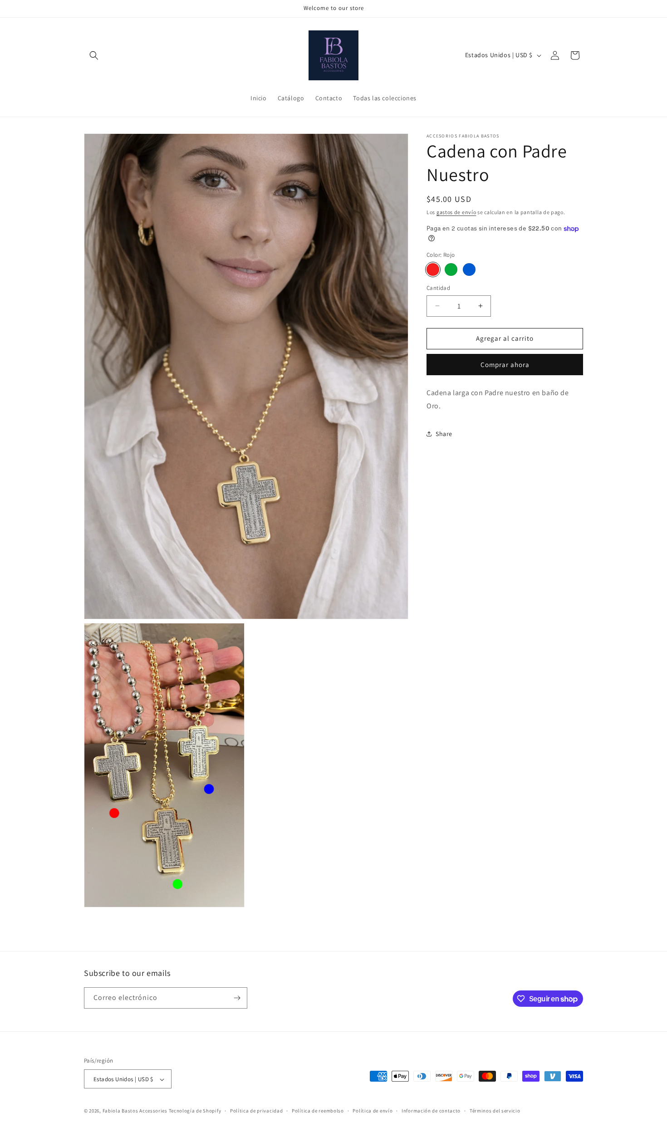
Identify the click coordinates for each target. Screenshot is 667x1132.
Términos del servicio (495, 1111)
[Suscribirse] (237, 998)
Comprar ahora (505, 364)
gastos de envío (456, 212)
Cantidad (438, 288)
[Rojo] (433, 269)
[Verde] (451, 269)
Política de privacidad (256, 1111)
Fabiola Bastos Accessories (135, 1111)
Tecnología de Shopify (195, 1111)
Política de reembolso (318, 1111)
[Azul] (469, 269)
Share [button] (444, 434)
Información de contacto (431, 1111)
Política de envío (372, 1111)
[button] (94, 55)
